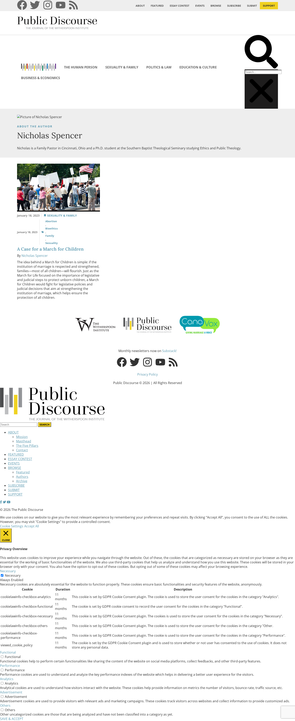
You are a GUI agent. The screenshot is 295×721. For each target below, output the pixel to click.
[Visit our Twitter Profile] (4, 502)
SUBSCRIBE (234, 5)
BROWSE (216, 5)
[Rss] (73, 5)
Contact (22, 450)
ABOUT (140, 5)
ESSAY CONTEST (179, 5)
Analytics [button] (6, 679)
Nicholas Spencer (34, 255)
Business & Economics (40, 78)
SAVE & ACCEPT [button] (11, 719)
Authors (22, 476)
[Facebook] (22, 5)
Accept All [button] (31, 526)
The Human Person (80, 67)
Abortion (51, 221)
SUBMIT (252, 5)
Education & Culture (198, 67)
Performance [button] (10, 665)
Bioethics (51, 228)
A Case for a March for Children (50, 249)
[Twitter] (35, 5)
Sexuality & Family (121, 67)
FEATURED (157, 5)
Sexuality (51, 243)
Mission (22, 437)
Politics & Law (158, 67)
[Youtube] (61, 5)
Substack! (169, 351)
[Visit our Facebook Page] (1, 502)
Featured (23, 472)
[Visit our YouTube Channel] (8, 502)
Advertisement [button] (11, 692)
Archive (21, 481)
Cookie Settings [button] (11, 526)
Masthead (23, 441)
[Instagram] (48, 5)
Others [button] (5, 705)
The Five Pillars (27, 445)
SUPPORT (269, 5)
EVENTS (199, 5)
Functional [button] (8, 652)
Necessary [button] (8, 571)
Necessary (12, 575)
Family (49, 236)
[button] (261, 52)
